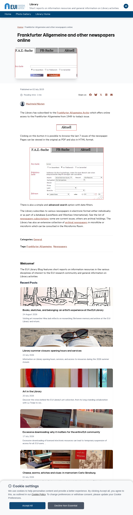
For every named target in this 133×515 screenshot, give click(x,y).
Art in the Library (32, 391)
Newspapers (60, 246)
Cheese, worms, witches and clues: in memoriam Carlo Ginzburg (59, 472)
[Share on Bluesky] (95, 95)
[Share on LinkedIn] (106, 95)
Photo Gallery (23, 14)
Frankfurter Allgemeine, (39, 246)
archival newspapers (76, 222)
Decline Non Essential (65, 505)
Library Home (43, 14)
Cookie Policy (39, 494)
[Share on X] (100, 95)
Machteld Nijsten (35, 103)
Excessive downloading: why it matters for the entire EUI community (61, 432)
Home (8, 14)
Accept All (27, 505)
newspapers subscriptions (34, 218)
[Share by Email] (111, 95)
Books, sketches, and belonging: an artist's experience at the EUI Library (63, 310)
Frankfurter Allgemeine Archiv (73, 112)
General (38, 239)
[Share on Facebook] (90, 95)
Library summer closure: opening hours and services (52, 350)
